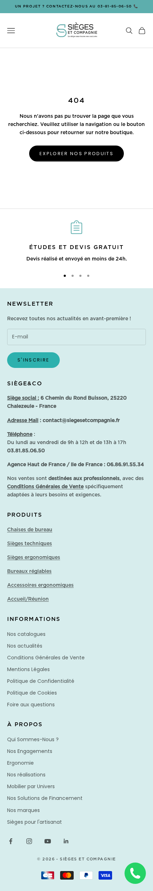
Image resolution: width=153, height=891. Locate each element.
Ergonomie (20, 762)
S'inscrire (33, 360)
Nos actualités (24, 645)
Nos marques (23, 810)
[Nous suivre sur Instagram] (29, 841)
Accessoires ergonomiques (40, 585)
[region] (76, 242)
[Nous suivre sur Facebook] (10, 841)
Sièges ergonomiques (33, 557)
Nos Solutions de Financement (45, 798)
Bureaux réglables (29, 571)
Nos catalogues (26, 634)
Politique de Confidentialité (40, 681)
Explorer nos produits (76, 153)
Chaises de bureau (29, 529)
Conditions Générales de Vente (46, 657)
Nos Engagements (29, 751)
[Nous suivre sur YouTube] (47, 841)
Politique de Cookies (32, 692)
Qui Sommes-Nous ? (33, 739)
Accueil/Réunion (28, 599)
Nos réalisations (26, 774)
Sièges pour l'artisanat (34, 822)
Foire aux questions (31, 704)
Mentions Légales (28, 669)
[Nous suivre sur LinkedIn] (66, 841)
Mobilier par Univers (31, 786)
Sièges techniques (29, 543)
